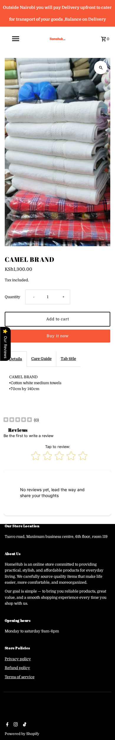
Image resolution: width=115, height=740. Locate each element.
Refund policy (17, 668)
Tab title (68, 359)
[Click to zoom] (100, 67)
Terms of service (19, 677)
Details (15, 359)
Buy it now (58, 336)
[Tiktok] (24, 725)
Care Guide (41, 359)
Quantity (12, 297)
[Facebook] (7, 725)
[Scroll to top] (102, 724)
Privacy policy (18, 659)
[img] (18, 420)
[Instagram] (15, 725)
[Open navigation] (23, 38)
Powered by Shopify (22, 734)
